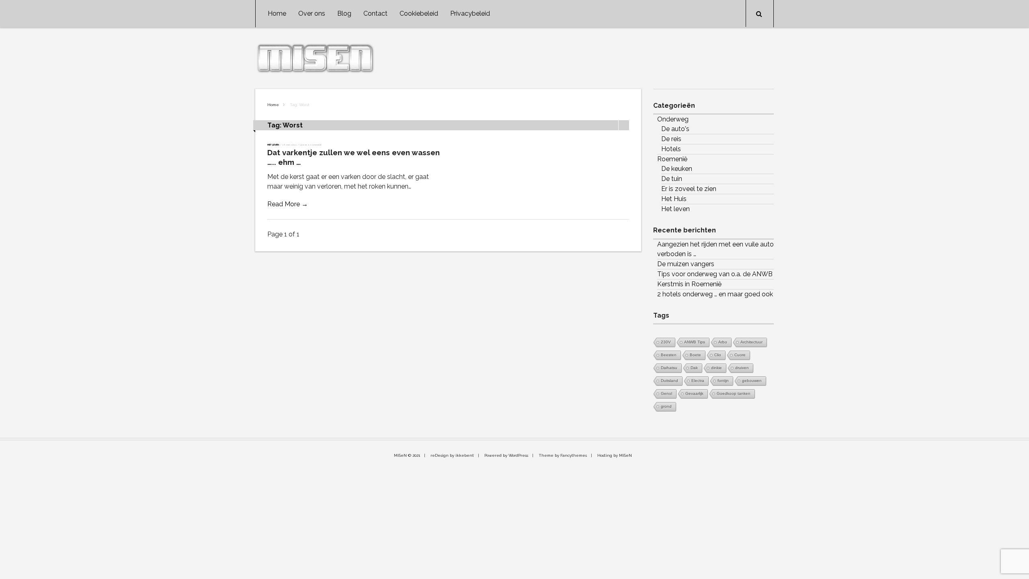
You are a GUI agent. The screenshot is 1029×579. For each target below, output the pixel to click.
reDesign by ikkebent (452, 455)
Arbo (722, 342)
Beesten (668, 355)
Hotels (671, 149)
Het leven (273, 144)
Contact (375, 13)
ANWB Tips (694, 342)
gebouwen (752, 380)
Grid (613, 125)
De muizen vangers (685, 264)
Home (277, 13)
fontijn (723, 380)
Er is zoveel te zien (688, 189)
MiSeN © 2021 (407, 455)
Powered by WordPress (506, 455)
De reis (671, 139)
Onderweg (673, 119)
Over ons (311, 13)
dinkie (716, 367)
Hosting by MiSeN (614, 455)
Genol (666, 393)
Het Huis (674, 199)
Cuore (740, 355)
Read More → (287, 204)
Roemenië (672, 159)
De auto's (675, 129)
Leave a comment (311, 144)
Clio (717, 355)
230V (666, 342)
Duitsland (669, 380)
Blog (344, 13)
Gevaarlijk (694, 393)
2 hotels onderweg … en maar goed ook (715, 294)
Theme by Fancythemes (563, 455)
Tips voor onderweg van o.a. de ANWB (715, 274)
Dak (694, 367)
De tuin (671, 179)
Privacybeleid (470, 13)
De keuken (676, 168)
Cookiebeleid (419, 13)
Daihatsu (669, 367)
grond (666, 406)
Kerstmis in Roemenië (689, 284)
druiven (742, 367)
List (624, 125)
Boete (695, 355)
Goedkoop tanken (733, 393)
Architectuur (751, 342)
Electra (697, 380)
